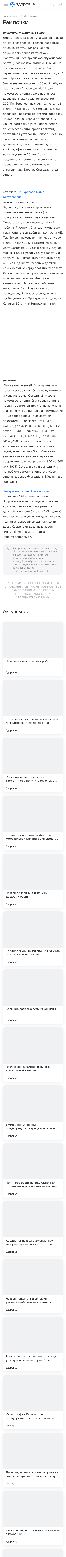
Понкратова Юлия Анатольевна (26, 491)
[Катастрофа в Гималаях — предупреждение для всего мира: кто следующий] (33, 1402)
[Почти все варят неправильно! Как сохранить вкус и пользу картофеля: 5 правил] (33, 1170)
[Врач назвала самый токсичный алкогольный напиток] (33, 1054)
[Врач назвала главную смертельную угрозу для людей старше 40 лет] (33, 1344)
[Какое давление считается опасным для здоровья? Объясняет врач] (33, 707)
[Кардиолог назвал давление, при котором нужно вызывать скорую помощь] (33, 1228)
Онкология (30, 16)
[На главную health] (25, 4)
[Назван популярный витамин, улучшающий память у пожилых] (33, 1286)
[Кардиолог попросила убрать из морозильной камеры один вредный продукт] (33, 823)
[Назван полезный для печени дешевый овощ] (33, 881)
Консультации (11, 16)
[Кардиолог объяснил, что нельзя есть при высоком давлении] (33, 938)
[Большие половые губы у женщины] (33, 996)
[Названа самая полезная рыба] (33, 649)
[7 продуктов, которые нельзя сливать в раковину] (33, 1518)
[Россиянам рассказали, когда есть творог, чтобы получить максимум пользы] (33, 765)
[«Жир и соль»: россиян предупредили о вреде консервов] (33, 1112)
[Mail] (12, 4)
